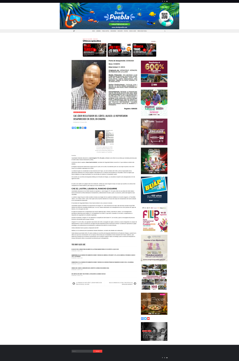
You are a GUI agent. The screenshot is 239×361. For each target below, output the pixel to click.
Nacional (75, 112)
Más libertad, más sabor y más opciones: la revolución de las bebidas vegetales (89, 274)
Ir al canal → (153, 41)
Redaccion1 (77, 122)
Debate (149, 330)
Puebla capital (105, 31)
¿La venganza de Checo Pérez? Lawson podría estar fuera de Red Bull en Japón (89, 283)
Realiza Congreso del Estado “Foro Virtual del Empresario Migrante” (121, 283)
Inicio (93, 31)
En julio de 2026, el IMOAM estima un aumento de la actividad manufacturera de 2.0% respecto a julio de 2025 (95, 249)
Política (126, 31)
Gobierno (98, 31)
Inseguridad (113, 31)
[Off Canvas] (74, 31)
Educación (120, 31)
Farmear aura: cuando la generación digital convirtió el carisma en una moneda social (90, 268)
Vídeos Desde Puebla (142, 31)
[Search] (164, 31)
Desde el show (132, 31)
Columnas (145, 330)
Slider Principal (82, 112)
